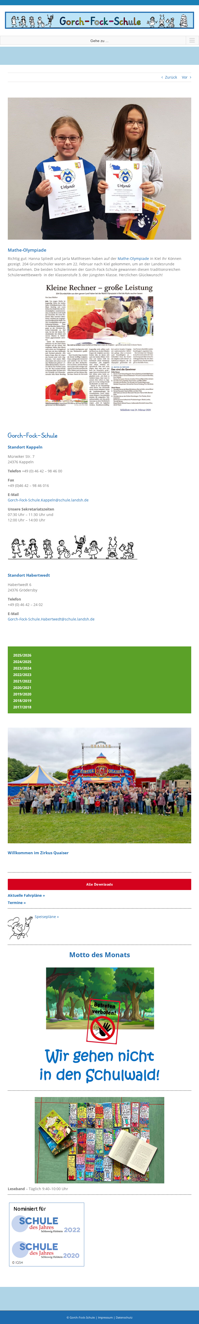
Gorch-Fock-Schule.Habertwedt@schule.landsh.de (51, 619)
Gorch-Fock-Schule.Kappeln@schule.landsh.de (48, 500)
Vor (185, 77)
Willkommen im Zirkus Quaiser (38, 853)
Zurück (171, 77)
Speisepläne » (47, 916)
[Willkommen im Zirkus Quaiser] (99, 785)
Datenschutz (124, 1317)
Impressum (105, 1317)
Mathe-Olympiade (133, 258)
